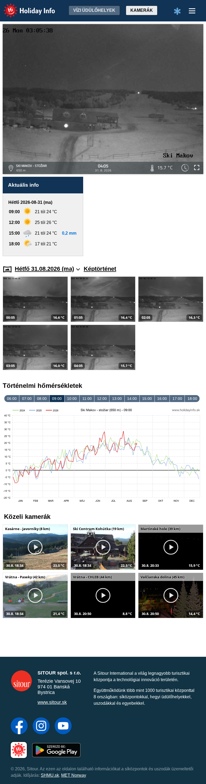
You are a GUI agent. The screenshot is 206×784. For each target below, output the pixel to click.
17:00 (177, 398)
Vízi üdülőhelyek (94, 10)
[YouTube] (63, 726)
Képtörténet (100, 268)
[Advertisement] (146, 216)
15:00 (147, 398)
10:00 (72, 398)
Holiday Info (24, 7)
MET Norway (73, 775)
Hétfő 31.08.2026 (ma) (44, 268)
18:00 (192, 398)
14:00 (132, 398)
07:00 (27, 398)
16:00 (162, 398)
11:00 (87, 398)
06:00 (12, 398)
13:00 (117, 398)
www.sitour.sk (52, 702)
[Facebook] (19, 726)
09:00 (57, 398)
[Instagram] (41, 726)
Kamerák (141, 10)
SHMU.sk (50, 775)
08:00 (42, 398)
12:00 (102, 398)
